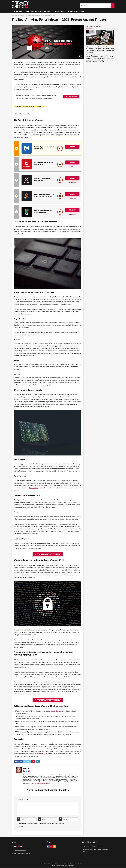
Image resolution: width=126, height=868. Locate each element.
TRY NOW (72, 146)
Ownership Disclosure (71, 863)
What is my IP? (73, 11)
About (79, 863)
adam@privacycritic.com (43, 783)
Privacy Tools (17, 11)
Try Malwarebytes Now (49, 554)
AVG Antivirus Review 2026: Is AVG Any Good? (43, 211)
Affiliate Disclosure (60, 863)
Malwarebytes (33, 488)
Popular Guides (59, 11)
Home (13, 15)
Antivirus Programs (19, 15)
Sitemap (47, 863)
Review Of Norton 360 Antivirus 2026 (42, 179)
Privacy (42, 863)
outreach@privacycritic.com (23, 853)
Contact (83, 863)
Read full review (72, 151)
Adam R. (26, 768)
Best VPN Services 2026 (33, 11)
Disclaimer (52, 863)
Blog (82, 11)
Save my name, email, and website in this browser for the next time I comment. (41, 823)
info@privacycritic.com (20, 850)
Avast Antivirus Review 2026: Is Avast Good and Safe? (44, 195)
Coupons (47, 11)
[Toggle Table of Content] (28, 114)
